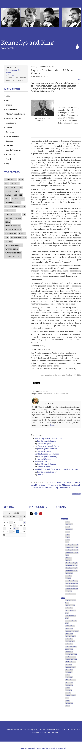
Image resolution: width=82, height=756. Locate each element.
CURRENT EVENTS (12, 191)
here (52, 425)
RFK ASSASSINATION (18, 237)
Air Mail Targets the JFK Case (47, 454)
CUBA (20, 187)
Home (8, 96)
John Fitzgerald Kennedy (47, 441)
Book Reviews (11, 109)
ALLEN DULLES (10, 179)
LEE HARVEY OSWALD (13, 218)
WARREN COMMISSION (13, 245)
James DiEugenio (44, 444)
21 (18, 529)
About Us (9, 141)
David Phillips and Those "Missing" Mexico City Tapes (56, 469)
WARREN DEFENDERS (13, 253)
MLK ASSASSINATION (13, 230)
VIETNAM (8, 241)
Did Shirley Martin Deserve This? (48, 438)
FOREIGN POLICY (18, 199)
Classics (9, 127)
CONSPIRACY (10, 187)
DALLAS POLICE (11, 195)
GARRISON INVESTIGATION (15, 206)
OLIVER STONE (10, 233)
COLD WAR (14, 183)
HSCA (7, 210)
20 (14, 529)
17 (4, 529)
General (45, 391)
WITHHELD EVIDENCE (13, 257)
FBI (20, 195)
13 (14, 526)
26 (11, 532)
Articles (11, 75)
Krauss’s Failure (41, 462)
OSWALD (22, 233)
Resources (10, 132)
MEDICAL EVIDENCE (12, 226)
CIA (6, 183)
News (8, 100)
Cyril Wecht (43, 76)
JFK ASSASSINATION (12, 214)
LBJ (24, 214)
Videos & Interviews (14, 118)
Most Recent (11, 123)
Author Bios (10, 154)
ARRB (21, 179)
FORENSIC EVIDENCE (12, 203)
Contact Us (10, 145)
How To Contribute (13, 150)
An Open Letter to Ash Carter (47, 446)
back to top (76, 494)
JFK (13, 210)
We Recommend (12, 136)
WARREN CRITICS (11, 249)
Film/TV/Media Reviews (15, 114)
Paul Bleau (42, 474)
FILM (7, 199)
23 (24, 529)
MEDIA (7, 222)
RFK (6, 237)
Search (8, 159)
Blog (7, 163)
